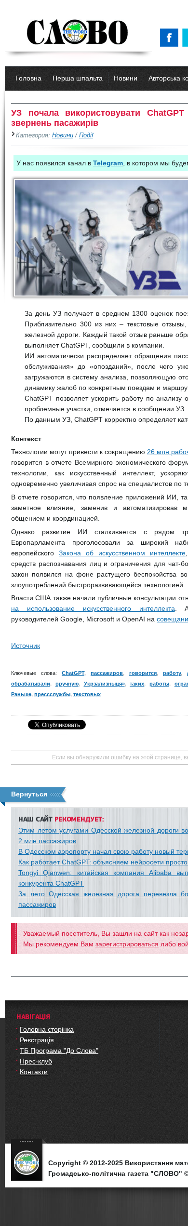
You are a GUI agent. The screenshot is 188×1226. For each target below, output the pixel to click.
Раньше (21, 694)
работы (159, 684)
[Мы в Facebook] (171, 37)
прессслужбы (52, 694)
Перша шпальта (78, 78)
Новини (125, 78)
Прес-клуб (36, 1061)
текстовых (87, 694)
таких (137, 684)
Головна (28, 78)
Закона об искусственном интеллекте (122, 553)
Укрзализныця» (104, 684)
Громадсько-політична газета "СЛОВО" (78, 33)
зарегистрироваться (127, 944)
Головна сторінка (47, 1029)
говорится (143, 673)
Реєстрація (37, 1040)
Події (86, 135)
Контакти (34, 1072)
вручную (67, 684)
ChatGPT (73, 673)
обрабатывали (30, 684)
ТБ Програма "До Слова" (59, 1050)
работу (172, 673)
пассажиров (107, 673)
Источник (25, 645)
